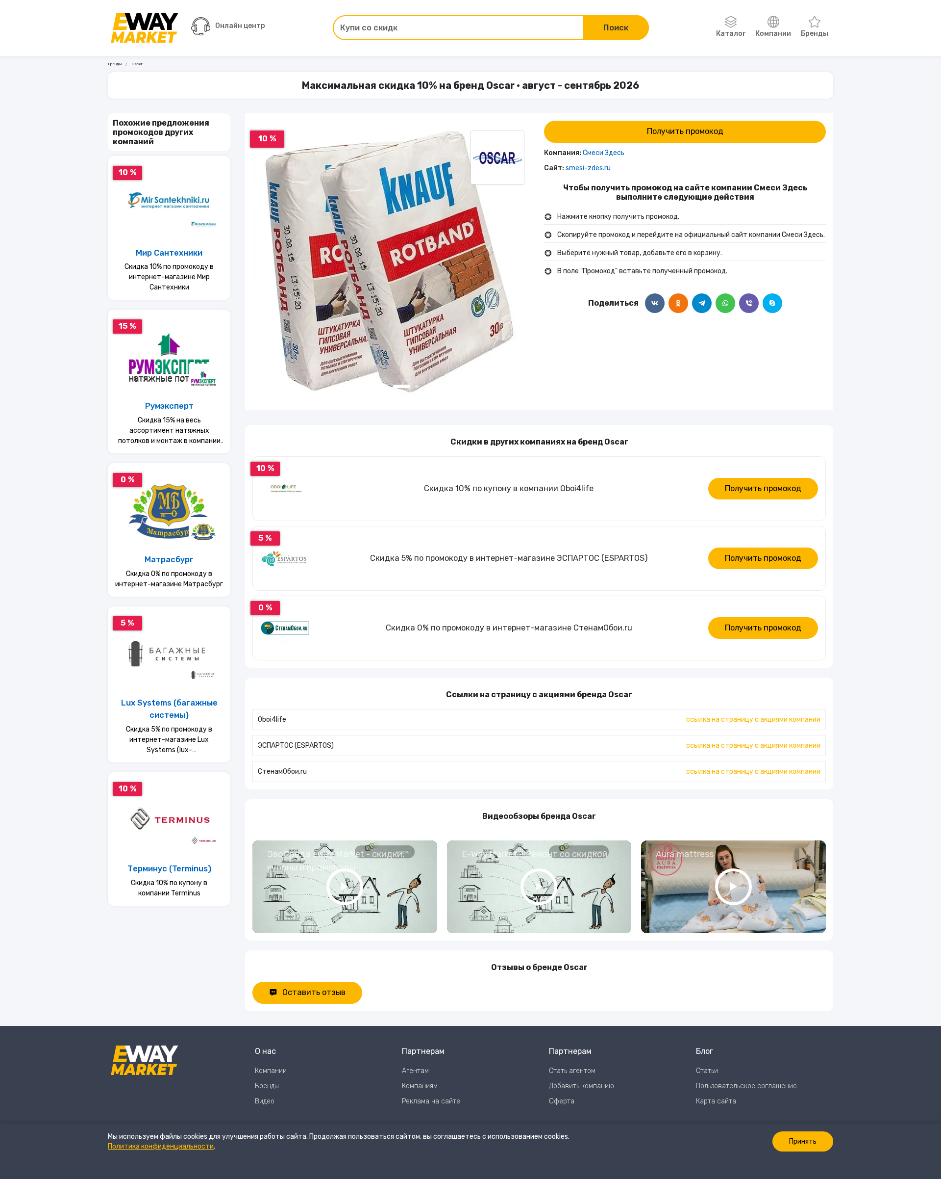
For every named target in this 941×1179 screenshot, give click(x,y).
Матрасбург (169, 559)
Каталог (730, 33)
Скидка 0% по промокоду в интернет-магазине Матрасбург (169, 579)
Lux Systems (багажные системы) (169, 709)
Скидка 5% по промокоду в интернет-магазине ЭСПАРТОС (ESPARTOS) (509, 558)
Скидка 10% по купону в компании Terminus (169, 888)
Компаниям (420, 1086)
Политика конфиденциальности (161, 1146)
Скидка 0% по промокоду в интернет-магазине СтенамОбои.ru (509, 627)
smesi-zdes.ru (588, 168)
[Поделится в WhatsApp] (725, 303)
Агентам (415, 1071)
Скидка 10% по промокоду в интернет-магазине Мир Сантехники (169, 276)
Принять (803, 1141)
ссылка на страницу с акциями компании (753, 719)
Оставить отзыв (314, 992)
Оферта (561, 1101)
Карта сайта (716, 1101)
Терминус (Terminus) (169, 868)
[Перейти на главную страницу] (144, 28)
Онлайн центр (240, 26)
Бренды (814, 33)
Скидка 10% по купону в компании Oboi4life (509, 488)
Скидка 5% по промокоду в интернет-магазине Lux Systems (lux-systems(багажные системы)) (169, 740)
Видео (264, 1101)
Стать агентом (572, 1071)
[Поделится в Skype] (772, 303)
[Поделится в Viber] (749, 303)
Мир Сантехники (169, 253)
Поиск (615, 27)
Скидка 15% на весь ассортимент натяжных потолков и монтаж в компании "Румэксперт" (169, 431)
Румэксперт (169, 406)
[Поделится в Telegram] (702, 303)
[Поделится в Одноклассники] (678, 303)
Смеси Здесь (603, 153)
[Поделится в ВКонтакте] (655, 303)
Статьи (707, 1071)
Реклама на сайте (431, 1101)
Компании (773, 33)
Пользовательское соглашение (746, 1086)
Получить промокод (685, 131)
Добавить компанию (581, 1086)
